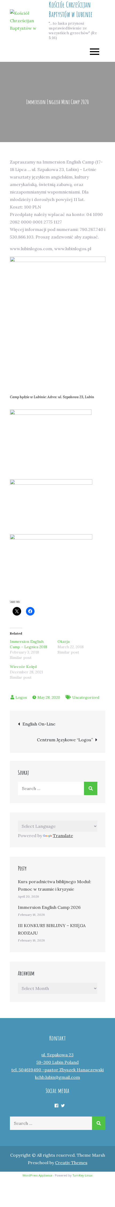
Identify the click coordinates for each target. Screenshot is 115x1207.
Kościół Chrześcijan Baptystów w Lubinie (71, 9)
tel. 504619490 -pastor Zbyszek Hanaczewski (57, 1069)
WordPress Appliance (37, 1175)
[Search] (90, 788)
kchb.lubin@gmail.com (57, 1077)
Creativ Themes (71, 1162)
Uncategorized (85, 697)
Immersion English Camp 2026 (49, 907)
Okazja (63, 641)
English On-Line (38, 724)
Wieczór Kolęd (23, 666)
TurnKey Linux (82, 1175)
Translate (63, 835)
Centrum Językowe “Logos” (65, 739)
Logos (21, 697)
